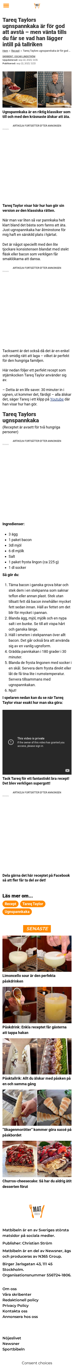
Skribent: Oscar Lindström (18, 56)
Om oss (9, 1289)
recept (10, 904)
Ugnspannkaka (17, 911)
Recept (15, 50)
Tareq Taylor (32, 904)
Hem (5, 50)
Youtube (57, 399)
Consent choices (37, 1363)
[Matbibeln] (37, 5)
